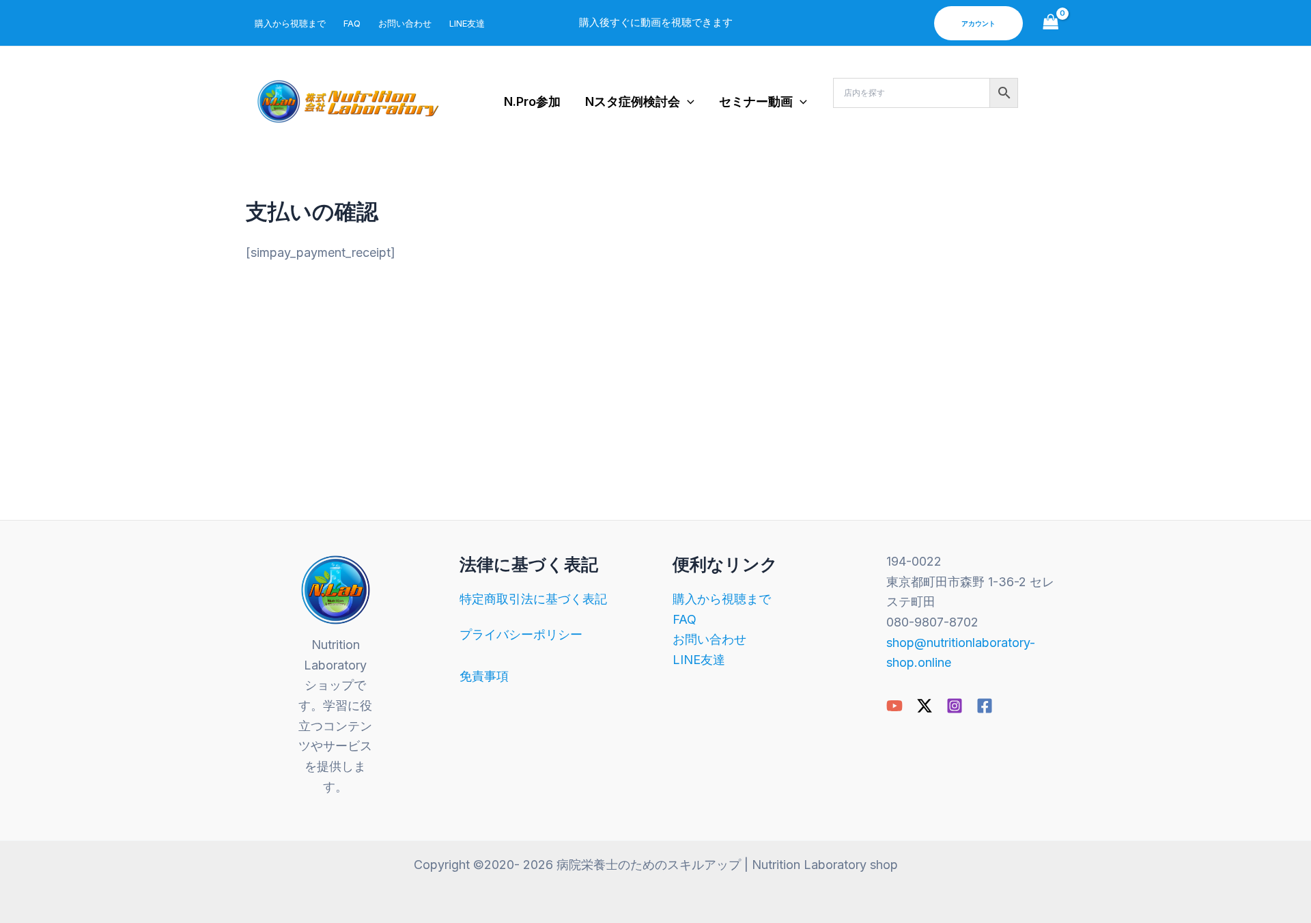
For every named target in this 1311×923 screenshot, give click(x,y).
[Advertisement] (655, 377)
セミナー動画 (756, 101)
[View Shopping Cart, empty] (1051, 23)
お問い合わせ (405, 23)
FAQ (352, 23)
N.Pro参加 (532, 101)
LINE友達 (467, 23)
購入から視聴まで (290, 23)
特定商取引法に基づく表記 (533, 599)
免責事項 (484, 676)
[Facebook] (984, 706)
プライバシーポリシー (521, 634)
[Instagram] (954, 706)
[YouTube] (894, 706)
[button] (978, 23)
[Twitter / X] (924, 706)
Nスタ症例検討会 (632, 101)
